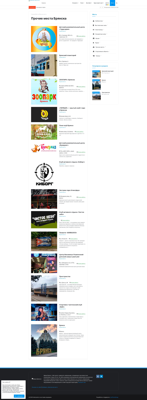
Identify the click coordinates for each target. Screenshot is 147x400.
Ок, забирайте (19, 396)
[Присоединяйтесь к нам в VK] (97, 376)
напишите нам (82, 382)
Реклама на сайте (36, 387)
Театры (98, 56)
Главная (33, 14)
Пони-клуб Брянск (66, 125)
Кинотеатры (99, 29)
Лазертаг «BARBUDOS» (68, 233)
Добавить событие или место (50, 387)
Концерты (74, 3)
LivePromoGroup (114, 397)
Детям (107, 3)
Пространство (64, 276)
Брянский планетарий (67, 55)
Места (112, 3)
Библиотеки (99, 21)
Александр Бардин (40, 7)
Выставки (88, 3)
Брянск (62, 325)
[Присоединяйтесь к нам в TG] (101, 376)
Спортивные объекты (102, 51)
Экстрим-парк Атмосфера (69, 190)
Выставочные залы (101, 25)
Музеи (98, 38)
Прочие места (62, 31)
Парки (97, 43)
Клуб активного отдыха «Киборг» (72, 162)
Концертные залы (101, 34)
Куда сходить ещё (98, 3)
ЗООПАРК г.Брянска (67, 80)
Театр (81, 3)
